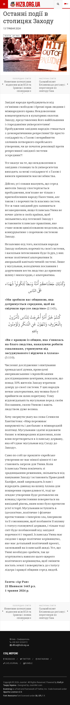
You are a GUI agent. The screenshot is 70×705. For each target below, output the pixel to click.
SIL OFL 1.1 (40, 696)
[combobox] (58, 4)
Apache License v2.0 (12, 692)
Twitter (26, 659)
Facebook (9, 659)
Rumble (29, 663)
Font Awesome (10, 696)
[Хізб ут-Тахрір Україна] (16, 4)
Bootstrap (7, 689)
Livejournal (11, 663)
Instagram (43, 659)
